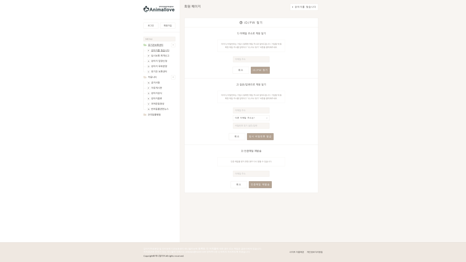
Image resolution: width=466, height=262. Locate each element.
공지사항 (154, 83)
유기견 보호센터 (157, 71)
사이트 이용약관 (296, 252)
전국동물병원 (154, 115)
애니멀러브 (160, 256)
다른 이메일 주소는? (245, 118)
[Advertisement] (159, 176)
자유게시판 (155, 88)
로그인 (151, 26)
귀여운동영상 (156, 104)
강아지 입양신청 (157, 61)
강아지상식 (155, 93)
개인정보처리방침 (315, 252)
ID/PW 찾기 (260, 70)
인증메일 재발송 (260, 184)
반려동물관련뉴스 (158, 109)
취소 (240, 70)
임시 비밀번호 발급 (260, 136)
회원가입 (168, 26)
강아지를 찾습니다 (158, 50)
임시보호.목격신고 (158, 56)
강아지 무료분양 (157, 66)
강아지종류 (155, 98)
